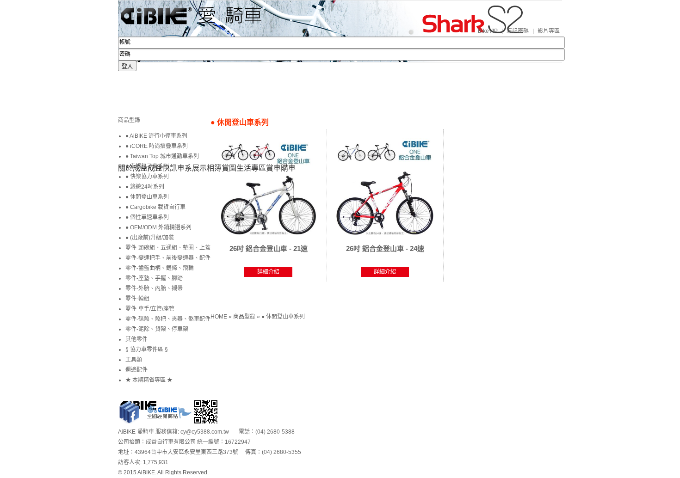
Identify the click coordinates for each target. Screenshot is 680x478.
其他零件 (136, 339)
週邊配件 (136, 370)
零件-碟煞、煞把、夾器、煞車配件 (167, 319)
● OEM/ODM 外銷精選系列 (158, 227)
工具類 (133, 359)
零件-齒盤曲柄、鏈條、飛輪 (159, 268)
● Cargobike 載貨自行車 (155, 207)
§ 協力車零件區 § (146, 349)
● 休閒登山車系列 (283, 316)
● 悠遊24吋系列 (144, 187)
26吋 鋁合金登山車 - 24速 (385, 248)
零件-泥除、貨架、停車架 (156, 329)
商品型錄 (245, 316)
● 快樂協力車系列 (147, 176)
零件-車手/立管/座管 (149, 309)
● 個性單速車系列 (147, 217)
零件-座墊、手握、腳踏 (154, 278)
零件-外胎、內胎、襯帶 (154, 288)
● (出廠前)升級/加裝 (149, 237)
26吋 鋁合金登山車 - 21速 (268, 248)
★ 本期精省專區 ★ (149, 380)
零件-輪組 (137, 298)
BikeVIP (488, 31)
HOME (219, 316)
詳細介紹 (268, 272)
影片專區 (549, 31)
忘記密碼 (518, 31)
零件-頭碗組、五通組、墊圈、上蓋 (167, 248)
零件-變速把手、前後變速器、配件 (167, 258)
